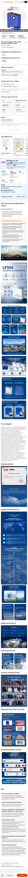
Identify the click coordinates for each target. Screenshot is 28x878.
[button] (7, 33)
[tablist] (14, 27)
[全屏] (26, 30)
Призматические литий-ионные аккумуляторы (12, 866)
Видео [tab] (12, 27)
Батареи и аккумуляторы (7, 864)
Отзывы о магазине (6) (7, 119)
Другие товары (21, 196)
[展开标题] (23, 43)
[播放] (2, 30)
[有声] (23, 30)
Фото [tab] (16, 27)
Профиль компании (7, 196)
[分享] (26, 42)
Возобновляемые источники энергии (10, 863)
